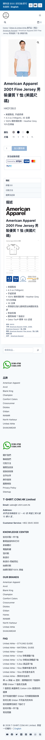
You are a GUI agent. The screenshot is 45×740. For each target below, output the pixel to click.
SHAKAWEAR (9, 428)
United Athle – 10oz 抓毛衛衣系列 (19, 672)
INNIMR (6, 415)
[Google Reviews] (40, 734)
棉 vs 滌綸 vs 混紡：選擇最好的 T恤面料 (21, 680)
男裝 (24, 329)
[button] (38, 42)
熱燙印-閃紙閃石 (10, 561)
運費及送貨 (8, 467)
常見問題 (7, 712)
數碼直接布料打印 (11, 541)
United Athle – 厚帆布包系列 (16, 676)
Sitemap (7, 492)
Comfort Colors (10, 399)
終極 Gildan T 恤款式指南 (15, 684)
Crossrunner (9, 403)
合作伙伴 (7, 475)
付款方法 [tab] (9, 190)
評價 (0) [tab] (9, 185)
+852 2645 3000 (30, 523)
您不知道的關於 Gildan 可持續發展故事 (21, 696)
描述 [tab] (7, 180)
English (17, 728)
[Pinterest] (26, 734)
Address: (7, 510)
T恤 (33, 331)
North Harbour (10, 419)
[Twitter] (17, 734)
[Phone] (40, 5)
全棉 (36, 331)
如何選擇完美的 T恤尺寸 (14, 704)
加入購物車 (19, 148)
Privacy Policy (9, 488)
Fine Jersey (27, 331)
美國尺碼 (9, 333)
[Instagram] (21, 734)
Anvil (5, 387)
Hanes (6, 615)
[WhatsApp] (31, 5)
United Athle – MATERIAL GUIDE (18, 647)
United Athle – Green (13, 651)
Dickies (6, 407)
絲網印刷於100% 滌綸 (13, 570)
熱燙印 (6, 557)
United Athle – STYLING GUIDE (18, 643)
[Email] (35, 5)
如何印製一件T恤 (10, 537)
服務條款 (7, 483)
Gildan (6, 411)
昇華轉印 (7, 545)
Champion (8, 395)
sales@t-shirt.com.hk (20, 505)
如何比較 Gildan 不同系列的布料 (18, 700)
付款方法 (7, 463)
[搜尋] (38, 350)
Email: (6, 505)
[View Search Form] (5, 22)
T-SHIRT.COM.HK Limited (19, 499)
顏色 (6, 132)
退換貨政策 (8, 471)
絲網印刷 (7, 565)
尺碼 (6, 137)
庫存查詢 (7, 479)
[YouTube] (7, 734)
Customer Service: (12, 523)
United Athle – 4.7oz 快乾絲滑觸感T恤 (21, 660)
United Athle (9, 423)
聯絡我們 (7, 459)
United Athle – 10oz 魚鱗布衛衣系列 (20, 668)
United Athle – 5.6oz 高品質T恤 (18, 664)
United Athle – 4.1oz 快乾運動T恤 (18, 656)
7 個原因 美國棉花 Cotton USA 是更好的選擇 (21, 690)
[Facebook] (12, 734)
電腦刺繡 (7, 549)
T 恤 (21, 329)
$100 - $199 (27, 327)
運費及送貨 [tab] (10, 195)
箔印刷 (6, 553)
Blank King (8, 391)
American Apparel (16, 327)
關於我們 (7, 455)
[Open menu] (40, 15)
